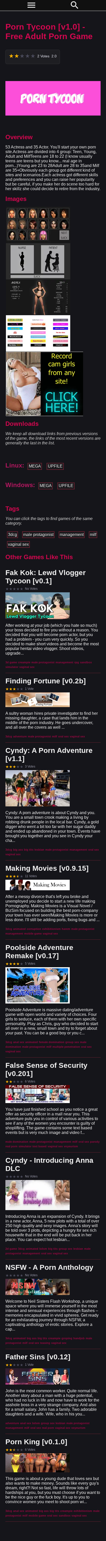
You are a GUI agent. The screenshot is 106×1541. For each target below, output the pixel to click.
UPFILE (55, 466)
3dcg (12, 534)
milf (93, 534)
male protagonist (38, 534)
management (72, 534)
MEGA (35, 466)
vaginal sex (18, 544)
